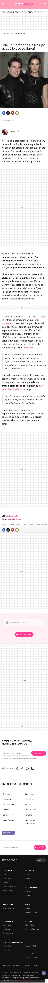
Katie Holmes (14, 519)
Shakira (6, 809)
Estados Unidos (15, 525)
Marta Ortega (20, 33)
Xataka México (7, 946)
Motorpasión (29, 908)
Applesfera (6, 882)
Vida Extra (28, 878)
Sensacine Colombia (31, 958)
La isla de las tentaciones (30, 821)
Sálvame (28, 815)
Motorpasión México (31, 966)
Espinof (27, 895)
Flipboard (12, 113)
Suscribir (38, 753)
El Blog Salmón (30, 925)
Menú (2, 6)
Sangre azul (30, 794)
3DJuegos (28, 875)
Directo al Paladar (9, 908)
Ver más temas (8, 833)
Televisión (7, 799)
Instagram (27, 768)
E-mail (17, 113)
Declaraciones (9, 804)
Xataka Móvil (7, 878)
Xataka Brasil (7, 950)
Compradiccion (8, 933)
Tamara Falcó (30, 809)
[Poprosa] (24, 4)
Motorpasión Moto (31, 912)
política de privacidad (29, 758)
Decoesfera (6, 929)
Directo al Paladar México (11, 966)
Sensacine (28, 891)
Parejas (37, 525)
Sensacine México (30, 954)
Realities (6, 794)
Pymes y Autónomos (32, 929)
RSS (32, 768)
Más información (20, 980)
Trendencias (7, 925)
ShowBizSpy (12, 515)
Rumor (30, 525)
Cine (24, 525)
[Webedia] (9, 861)
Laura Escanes (9, 820)
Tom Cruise (27, 347)
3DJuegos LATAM (30, 946)
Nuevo (45, 6)
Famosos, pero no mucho (17, 12)
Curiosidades (30, 799)
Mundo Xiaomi (8, 890)
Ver (25, 634)
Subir (39, 860)
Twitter (8, 113)
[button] (14, 131)
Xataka (5, 875)
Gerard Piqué (8, 815)
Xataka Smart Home (9, 886)
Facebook (3, 113)
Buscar (37, 847)
